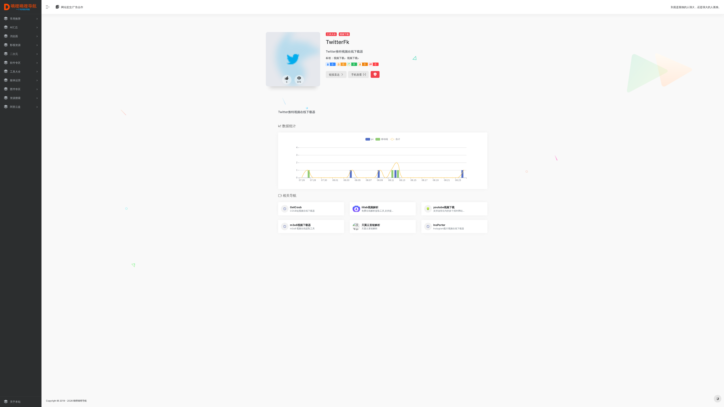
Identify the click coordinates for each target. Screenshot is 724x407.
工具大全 (331, 34)
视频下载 (344, 34)
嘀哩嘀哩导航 (80, 400)
